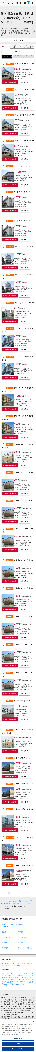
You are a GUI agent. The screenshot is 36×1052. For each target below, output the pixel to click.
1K (10, 963)
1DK (13, 963)
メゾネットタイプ (21, 980)
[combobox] (16, 47)
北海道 (28, 903)
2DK (23, 963)
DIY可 (21, 977)
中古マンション (6, 937)
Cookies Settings (18, 1038)
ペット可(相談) (13, 977)
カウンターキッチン (23, 973)
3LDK (7, 965)
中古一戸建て (22, 937)
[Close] (33, 1021)
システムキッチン (10, 973)
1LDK (17, 963)
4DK (13, 965)
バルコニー (22, 982)
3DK (3, 965)
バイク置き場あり (13, 984)
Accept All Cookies (18, 1049)
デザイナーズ (14, 982)
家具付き (6, 982)
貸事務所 (21, 932)
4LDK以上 (19, 965)
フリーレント (28, 977)
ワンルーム (5, 963)
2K (20, 963)
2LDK (27, 963)
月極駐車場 (21, 924)
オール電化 (11, 980)
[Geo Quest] (29, 3)
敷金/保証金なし (10, 975)
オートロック (20, 975)
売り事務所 (5, 948)
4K (11, 965)
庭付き (29, 982)
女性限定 (28, 975)
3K (31, 963)
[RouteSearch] (13, 3)
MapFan (3, 901)
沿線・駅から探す (18, 903)
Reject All (18, 1043)
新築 (3, 973)
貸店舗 (4, 932)
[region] (18, 1035)
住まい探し (12, 901)
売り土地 (4, 942)
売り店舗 (21, 942)
